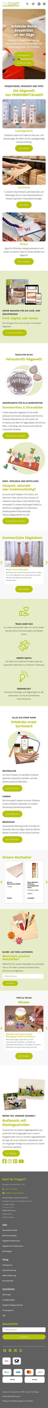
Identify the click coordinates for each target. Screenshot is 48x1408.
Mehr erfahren (24, 261)
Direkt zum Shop (24, 63)
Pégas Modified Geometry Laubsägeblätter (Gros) (33, 884)
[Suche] (28, 4)
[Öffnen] (44, 3)
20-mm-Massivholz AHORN (13, 883)
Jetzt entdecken (12, 788)
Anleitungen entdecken (15, 436)
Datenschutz (15, 1392)
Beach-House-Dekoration (17, 569)
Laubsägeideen (24, 55)
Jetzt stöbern (24, 148)
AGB (22, 1392)
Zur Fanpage (11, 1153)
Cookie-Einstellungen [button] (32, 1392)
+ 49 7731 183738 (11, 1189)
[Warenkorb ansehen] (33, 3)
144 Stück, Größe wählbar (32, 891)
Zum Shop (24, 205)
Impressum (6, 1392)
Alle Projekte (24, 589)
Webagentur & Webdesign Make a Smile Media (17, 1401)
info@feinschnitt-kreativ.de (14, 1193)
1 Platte (9, 887)
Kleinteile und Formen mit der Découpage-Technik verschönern (20, 1035)
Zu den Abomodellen (14, 333)
